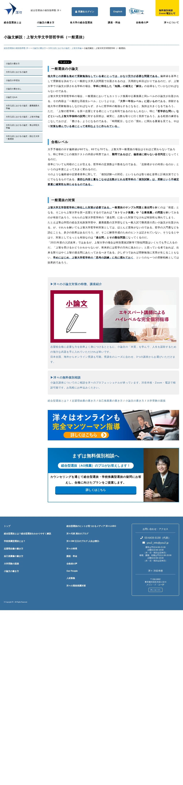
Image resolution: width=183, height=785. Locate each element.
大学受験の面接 (156, 400)
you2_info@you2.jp (158, 542)
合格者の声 (142, 22)
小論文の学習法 (13, 80)
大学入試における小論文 (17, 72)
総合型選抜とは (12, 22)
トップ (7, 526)
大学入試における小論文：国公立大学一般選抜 (22, 137)
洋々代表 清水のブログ (77, 533)
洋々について (171, 22)
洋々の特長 (71, 548)
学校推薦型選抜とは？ (14, 541)
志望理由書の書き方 (84, 400)
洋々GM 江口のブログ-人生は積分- (83, 541)
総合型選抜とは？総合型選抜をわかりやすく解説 (27, 533)
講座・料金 (114, 22)
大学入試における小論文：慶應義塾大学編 (22, 106)
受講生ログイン (85, 11)
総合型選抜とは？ (58, 400)
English (117, 11)
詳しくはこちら (96, 489)
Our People (72, 571)
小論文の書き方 (46, 22)
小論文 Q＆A (11, 97)
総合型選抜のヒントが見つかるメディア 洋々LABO (91, 526)
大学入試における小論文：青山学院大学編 (22, 126)
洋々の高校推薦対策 (76, 585)
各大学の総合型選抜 (81, 22)
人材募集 (70, 578)
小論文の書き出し (14, 89)
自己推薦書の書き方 (111, 400)
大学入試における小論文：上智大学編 (22, 117)
